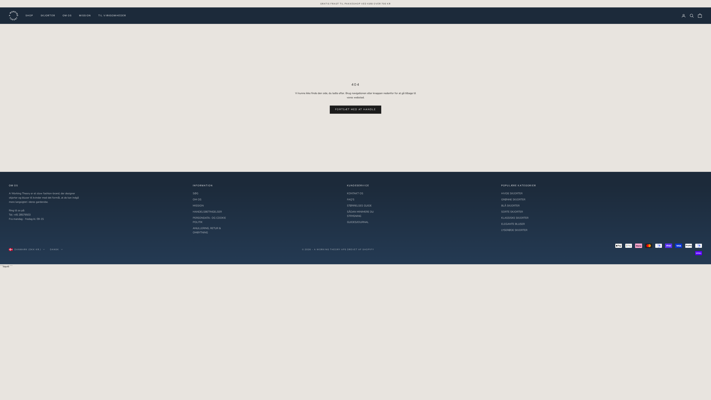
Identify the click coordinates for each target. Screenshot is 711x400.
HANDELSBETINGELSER (207, 212)
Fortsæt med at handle (355, 109)
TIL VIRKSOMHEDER (112, 15)
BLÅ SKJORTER (510, 205)
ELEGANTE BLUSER (513, 224)
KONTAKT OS (355, 193)
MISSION (85, 15)
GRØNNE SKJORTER (513, 199)
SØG (195, 193)
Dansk (54, 249)
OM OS (67, 15)
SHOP (29, 15)
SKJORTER (48, 15)
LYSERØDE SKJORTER (514, 230)
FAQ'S (350, 199)
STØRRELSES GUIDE (359, 205)
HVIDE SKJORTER (512, 193)
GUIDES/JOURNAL (358, 222)
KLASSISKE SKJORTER (514, 218)
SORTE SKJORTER (512, 212)
